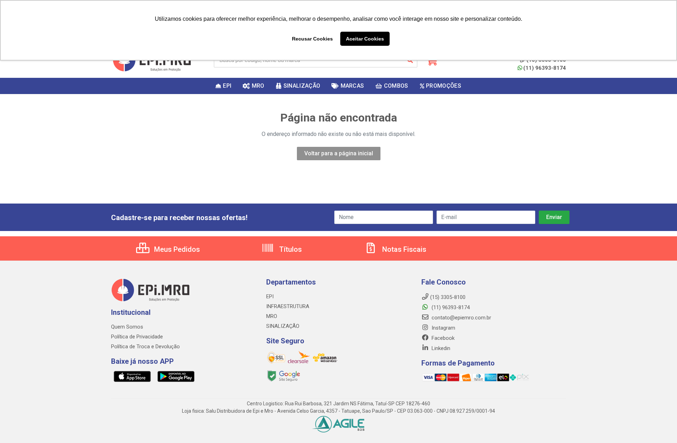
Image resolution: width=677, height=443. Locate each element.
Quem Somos (127, 327)
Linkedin (440, 348)
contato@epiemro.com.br (460, 317)
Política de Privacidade (137, 336)
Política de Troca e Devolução (145, 346)
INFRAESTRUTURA (287, 306)
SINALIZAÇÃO (282, 326)
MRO (271, 316)
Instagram (442, 328)
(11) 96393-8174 (544, 68)
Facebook (442, 338)
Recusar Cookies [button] (312, 39)
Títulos (289, 249)
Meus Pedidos (176, 249)
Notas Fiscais (403, 249)
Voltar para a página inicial (338, 153)
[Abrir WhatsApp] (659, 425)
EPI (270, 296)
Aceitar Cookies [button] (365, 39)
